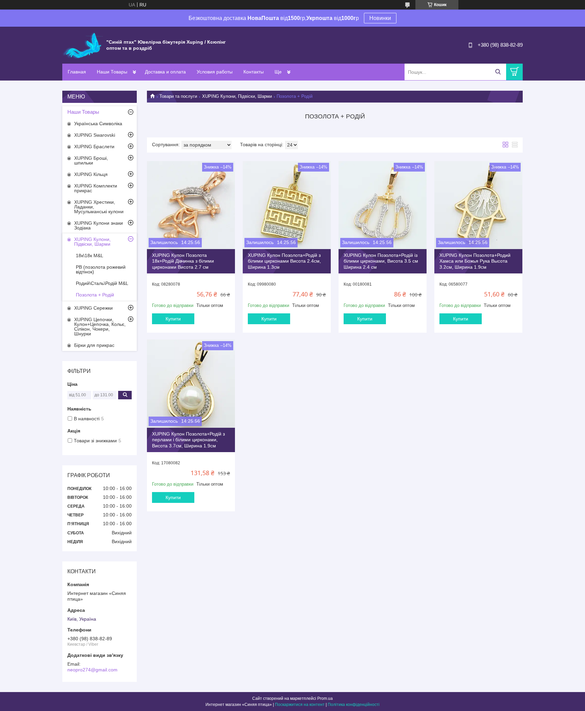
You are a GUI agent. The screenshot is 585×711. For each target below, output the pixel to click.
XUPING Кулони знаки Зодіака (98, 225)
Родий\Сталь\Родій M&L (102, 283)
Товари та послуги (178, 96)
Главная (77, 71)
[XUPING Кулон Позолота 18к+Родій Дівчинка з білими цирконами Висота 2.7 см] (191, 205)
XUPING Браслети (94, 146)
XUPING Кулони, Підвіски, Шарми (237, 96)
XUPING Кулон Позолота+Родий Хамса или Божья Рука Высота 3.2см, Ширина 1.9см (475, 261)
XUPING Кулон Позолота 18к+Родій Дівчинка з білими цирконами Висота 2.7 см (183, 261)
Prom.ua (325, 698)
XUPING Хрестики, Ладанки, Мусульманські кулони (99, 206)
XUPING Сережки (93, 308)
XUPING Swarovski (94, 135)
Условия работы (215, 71)
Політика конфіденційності (354, 704)
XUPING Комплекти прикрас (95, 188)
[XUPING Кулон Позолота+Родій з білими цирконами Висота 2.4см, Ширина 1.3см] (287, 205)
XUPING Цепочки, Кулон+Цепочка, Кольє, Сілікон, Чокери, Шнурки (100, 326)
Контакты (253, 71)
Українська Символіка (98, 123)
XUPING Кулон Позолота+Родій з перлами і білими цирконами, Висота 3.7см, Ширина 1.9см (188, 439)
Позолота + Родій (95, 294)
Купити (173, 318)
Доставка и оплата (165, 71)
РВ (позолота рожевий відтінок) (101, 269)
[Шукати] (498, 72)
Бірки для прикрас (94, 345)
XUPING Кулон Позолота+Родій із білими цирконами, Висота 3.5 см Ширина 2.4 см (381, 261)
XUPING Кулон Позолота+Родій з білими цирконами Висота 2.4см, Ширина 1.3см (284, 261)
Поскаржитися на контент (300, 704)
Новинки (380, 18)
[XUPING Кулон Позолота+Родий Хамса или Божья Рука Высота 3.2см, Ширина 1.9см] (478, 205)
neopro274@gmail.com (92, 669)
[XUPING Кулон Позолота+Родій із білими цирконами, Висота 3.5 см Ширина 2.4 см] (383, 205)
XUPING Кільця (91, 174)
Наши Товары (112, 71)
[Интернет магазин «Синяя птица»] (82, 44)
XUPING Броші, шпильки (91, 160)
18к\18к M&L (89, 255)
